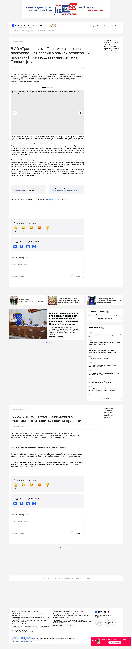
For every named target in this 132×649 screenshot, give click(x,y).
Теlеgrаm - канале (53, 199)
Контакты (41, 31)
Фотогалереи (64, 578)
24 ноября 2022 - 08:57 (17, 426)
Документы (76, 578)
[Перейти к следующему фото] (80, 113)
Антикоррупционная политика (21, 637)
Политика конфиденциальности (22, 641)
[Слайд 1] (41, 342)
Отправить (77, 276)
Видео (53, 578)
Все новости (105, 398)
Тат (98, 26)
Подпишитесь (115, 642)
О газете (50, 31)
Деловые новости (20, 409)
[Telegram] (28, 246)
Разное (87, 578)
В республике (18, 42)
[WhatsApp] (34, 246)
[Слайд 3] (46, 342)
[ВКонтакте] (15, 246)
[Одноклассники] (21, 246)
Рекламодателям (27, 31)
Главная (15, 31)
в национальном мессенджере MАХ (64, 190)
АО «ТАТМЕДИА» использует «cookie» (23, 638)
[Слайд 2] (43, 342)
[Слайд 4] (49, 342)
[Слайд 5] (51, 342)
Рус (89, 26)
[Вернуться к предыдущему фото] (15, 113)
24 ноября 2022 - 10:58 (17, 67)
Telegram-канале (21, 190)
